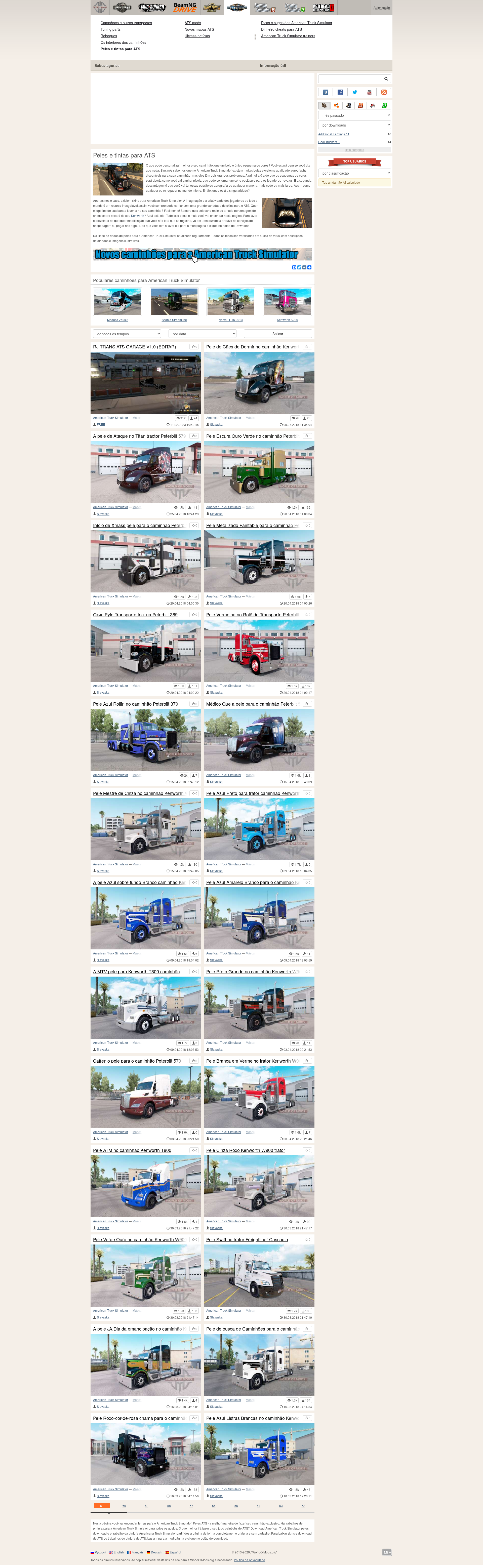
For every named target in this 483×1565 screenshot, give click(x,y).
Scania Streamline (174, 319)
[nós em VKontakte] (325, 92)
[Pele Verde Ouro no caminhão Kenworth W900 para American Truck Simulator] (146, 1276)
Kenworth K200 (287, 319)
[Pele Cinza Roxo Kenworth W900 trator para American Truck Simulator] (259, 1186)
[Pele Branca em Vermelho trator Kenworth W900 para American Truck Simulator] (259, 1097)
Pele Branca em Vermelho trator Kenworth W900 (253, 1060)
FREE (101, 424)
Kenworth (137, 215)
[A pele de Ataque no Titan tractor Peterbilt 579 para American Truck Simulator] (146, 472)
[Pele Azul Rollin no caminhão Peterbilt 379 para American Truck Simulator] (146, 740)
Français (137, 1552)
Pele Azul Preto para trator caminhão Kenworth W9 (253, 793)
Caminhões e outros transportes (126, 22)
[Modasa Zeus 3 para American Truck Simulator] (117, 301)
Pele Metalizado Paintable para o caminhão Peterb (253, 525)
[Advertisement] (202, 108)
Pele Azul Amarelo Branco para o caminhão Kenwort (253, 882)
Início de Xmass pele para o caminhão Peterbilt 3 (140, 525)
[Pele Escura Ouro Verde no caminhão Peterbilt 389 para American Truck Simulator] (259, 472)
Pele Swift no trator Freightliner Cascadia (247, 1239)
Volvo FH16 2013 (231, 319)
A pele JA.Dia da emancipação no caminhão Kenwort (140, 1328)
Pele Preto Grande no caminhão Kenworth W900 (253, 971)
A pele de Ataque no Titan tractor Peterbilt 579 (139, 435)
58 (169, 1505)
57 (191, 1505)
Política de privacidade (249, 1560)
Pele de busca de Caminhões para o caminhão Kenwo (253, 1328)
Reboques (109, 35)
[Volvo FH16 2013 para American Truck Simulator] (230, 301)
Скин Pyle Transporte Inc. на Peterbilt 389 (135, 614)
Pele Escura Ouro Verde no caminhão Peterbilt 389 (253, 435)
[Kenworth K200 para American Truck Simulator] (287, 301)
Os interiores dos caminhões (123, 42)
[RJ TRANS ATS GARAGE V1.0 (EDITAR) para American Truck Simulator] (146, 383)
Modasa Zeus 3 (117, 319)
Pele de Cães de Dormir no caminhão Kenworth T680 (253, 346)
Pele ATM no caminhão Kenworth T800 (132, 1150)
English (119, 1552)
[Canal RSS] (384, 92)
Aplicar (277, 333)
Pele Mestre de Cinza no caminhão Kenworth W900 (140, 793)
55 (236, 1505)
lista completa (354, 149)
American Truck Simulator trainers (288, 35)
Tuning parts (110, 29)
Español (175, 1552)
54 (258, 1505)
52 (303, 1505)
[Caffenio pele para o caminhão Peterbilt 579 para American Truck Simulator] (146, 1097)
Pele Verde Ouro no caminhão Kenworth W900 (140, 1239)
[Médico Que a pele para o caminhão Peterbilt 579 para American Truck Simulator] (259, 740)
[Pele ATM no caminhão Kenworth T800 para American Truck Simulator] (146, 1186)
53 (281, 1505)
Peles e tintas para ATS (120, 48)
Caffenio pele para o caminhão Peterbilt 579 (137, 1060)
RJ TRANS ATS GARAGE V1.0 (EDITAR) (134, 346)
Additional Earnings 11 (333, 134)
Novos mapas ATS (199, 29)
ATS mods (193, 22)
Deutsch (156, 1552)
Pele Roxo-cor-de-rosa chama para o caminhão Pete (140, 1418)
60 (124, 1505)
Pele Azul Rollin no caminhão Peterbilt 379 (135, 703)
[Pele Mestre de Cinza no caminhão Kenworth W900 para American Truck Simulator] (146, 829)
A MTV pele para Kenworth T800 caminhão (136, 971)
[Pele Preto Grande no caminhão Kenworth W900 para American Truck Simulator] (259, 1008)
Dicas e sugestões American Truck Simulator (296, 22)
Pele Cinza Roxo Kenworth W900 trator (245, 1150)
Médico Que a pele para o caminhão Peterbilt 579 (253, 703)
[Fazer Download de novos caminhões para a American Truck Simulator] (202, 255)
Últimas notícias (197, 35)
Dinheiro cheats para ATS (281, 29)
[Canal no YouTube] (369, 92)
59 (146, 1505)
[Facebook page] (340, 92)
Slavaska (216, 424)
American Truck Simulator (110, 417)
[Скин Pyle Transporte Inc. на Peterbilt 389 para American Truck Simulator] (146, 651)
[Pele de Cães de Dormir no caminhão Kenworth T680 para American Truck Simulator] (259, 383)
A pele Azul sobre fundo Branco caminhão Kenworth (140, 882)
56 (214, 1505)
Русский (100, 1552)
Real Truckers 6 (329, 142)
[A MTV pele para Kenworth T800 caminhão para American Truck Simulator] (146, 1008)
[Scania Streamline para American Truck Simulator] (174, 301)
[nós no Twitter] (354, 92)
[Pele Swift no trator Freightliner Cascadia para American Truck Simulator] (259, 1276)
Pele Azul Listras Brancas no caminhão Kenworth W (253, 1418)
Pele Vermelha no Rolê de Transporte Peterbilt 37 (253, 614)
